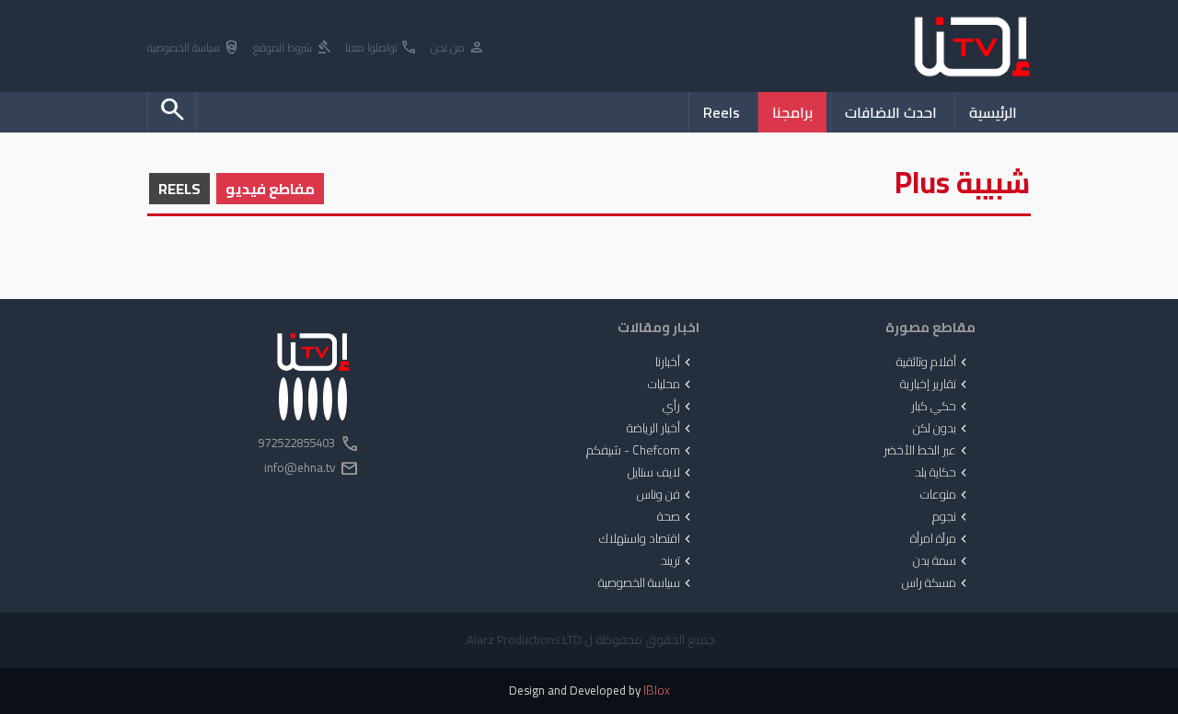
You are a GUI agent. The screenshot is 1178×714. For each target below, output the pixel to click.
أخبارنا (675, 362)
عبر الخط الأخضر (927, 451)
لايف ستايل (661, 473)
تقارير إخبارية (935, 385)
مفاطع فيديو (270, 188)
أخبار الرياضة (661, 429)
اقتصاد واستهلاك (647, 539)
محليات (671, 385)
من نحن (458, 48)
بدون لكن (942, 429)
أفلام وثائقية (933, 362)
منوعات (945, 495)
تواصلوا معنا (381, 48)
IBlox (656, 690)
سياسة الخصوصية (193, 48)
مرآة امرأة (940, 539)
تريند (678, 561)
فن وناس (666, 495)
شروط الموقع (292, 48)
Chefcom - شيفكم (640, 451)
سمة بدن (942, 561)
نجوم (951, 517)
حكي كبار (941, 407)
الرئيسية (993, 112)
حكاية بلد (943, 473)
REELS (179, 188)
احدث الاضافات (891, 112)
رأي (679, 407)
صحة (676, 517)
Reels (721, 112)
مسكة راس (936, 583)
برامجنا (792, 112)
